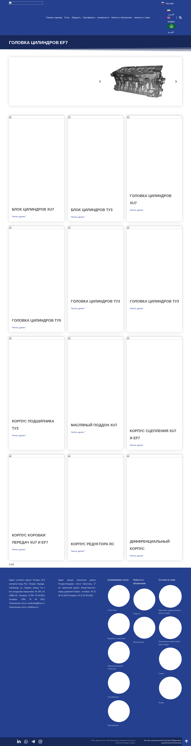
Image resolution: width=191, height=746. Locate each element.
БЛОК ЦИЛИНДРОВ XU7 (33, 209)
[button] (180, 17)
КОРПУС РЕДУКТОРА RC (92, 544)
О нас (67, 17)
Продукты (76, 17)
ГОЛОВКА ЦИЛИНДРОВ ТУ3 (95, 301)
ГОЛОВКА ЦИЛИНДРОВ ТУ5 (36, 320)
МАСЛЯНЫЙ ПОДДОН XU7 (94, 425)
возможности (103, 17)
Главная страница (54, 17)
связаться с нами (142, 17)
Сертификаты (89, 17)
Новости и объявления (121, 17)
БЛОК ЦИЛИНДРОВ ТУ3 (92, 210)
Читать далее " (19, 216)
